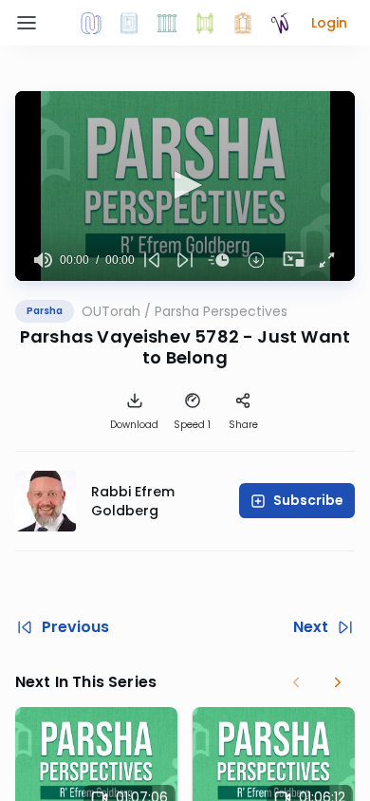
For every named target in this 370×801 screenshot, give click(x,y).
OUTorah (111, 311)
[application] (185, 186)
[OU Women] (281, 23)
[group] (43, 260)
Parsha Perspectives (221, 311)
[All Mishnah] (129, 23)
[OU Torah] (91, 23)
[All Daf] (243, 23)
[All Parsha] (205, 23)
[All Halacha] (167, 23)
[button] (329, 22)
